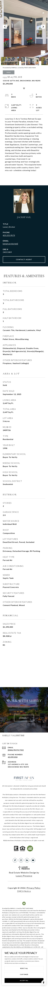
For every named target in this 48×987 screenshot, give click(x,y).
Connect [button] (24, 718)
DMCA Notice (24, 891)
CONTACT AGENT (24, 259)
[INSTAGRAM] (21, 860)
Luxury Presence (24, 876)
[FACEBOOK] (15, 860)
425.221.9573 (9, 235)
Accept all (24, 980)
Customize (24, 974)
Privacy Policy (33, 888)
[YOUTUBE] (33, 860)
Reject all (24, 968)
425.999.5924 (12, 757)
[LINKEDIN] (27, 860)
